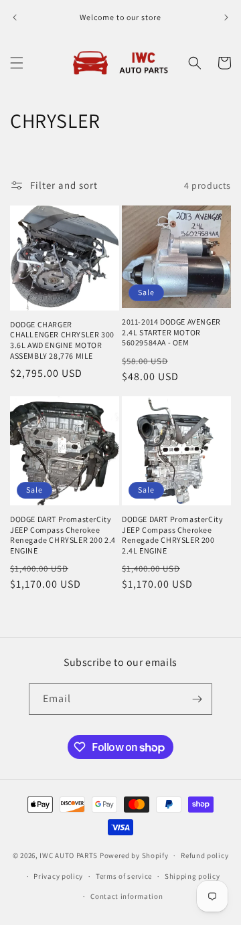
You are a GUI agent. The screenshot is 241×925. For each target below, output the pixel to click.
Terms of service (124, 876)
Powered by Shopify (134, 855)
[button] (16, 63)
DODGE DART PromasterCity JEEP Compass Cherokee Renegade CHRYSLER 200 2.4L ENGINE (172, 535)
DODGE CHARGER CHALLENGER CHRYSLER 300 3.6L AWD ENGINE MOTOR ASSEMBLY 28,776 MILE (62, 340)
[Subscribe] (197, 699)
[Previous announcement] (14, 17)
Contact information (126, 896)
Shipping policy (192, 876)
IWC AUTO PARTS (68, 855)
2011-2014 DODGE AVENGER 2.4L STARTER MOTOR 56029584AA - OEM (171, 332)
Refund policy (204, 855)
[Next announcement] (226, 17)
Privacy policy (58, 876)
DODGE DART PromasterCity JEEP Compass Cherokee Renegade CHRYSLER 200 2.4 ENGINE (63, 535)
